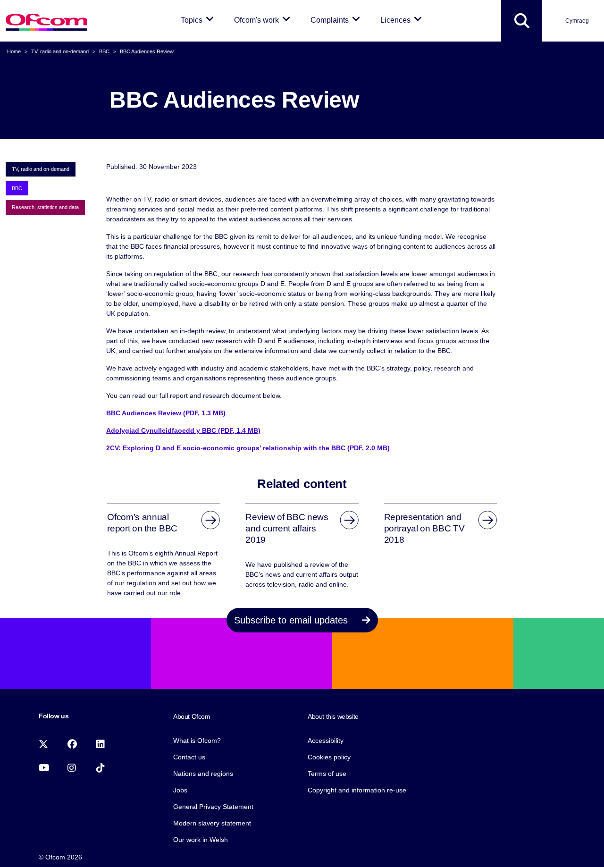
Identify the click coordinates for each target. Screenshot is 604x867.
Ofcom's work (264, 20)
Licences (402, 20)
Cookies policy (329, 757)
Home (14, 51)
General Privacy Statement (213, 806)
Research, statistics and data (45, 207)
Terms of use (327, 773)
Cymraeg (577, 20)
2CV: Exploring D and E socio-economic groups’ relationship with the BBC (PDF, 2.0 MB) (248, 448)
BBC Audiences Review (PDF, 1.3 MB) (166, 413)
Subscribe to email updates (292, 620)
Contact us (189, 757)
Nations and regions (203, 773)
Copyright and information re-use (357, 790)
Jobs (180, 790)
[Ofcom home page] (46, 21)
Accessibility (326, 740)
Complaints (336, 20)
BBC (104, 51)
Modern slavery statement (212, 823)
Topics (199, 20)
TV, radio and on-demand (60, 51)
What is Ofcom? (197, 740)
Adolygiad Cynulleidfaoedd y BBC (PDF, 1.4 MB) (183, 430)
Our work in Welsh (200, 839)
